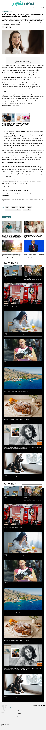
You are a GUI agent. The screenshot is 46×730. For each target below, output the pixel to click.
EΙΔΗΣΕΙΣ (17, 705)
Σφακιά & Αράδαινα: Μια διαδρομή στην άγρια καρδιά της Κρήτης (16, 391)
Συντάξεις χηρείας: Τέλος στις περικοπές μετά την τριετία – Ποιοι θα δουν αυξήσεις (32, 278)
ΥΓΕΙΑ (14, 7)
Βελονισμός (14, 207)
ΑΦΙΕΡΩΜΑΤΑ (18, 713)
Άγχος (7, 207)
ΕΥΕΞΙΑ (17, 7)
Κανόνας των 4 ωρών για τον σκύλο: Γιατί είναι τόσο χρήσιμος (15, 476)
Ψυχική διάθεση (27, 209)
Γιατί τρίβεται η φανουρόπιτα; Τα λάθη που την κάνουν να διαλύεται (16, 419)
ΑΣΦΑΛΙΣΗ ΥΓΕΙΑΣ (12, 708)
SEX (17, 716)
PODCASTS (30, 7)
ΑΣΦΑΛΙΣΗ (21, 7)
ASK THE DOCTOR (19, 708)
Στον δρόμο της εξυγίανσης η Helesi (11, 278)
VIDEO (17, 707)
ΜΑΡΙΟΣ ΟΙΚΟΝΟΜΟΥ (5, 24)
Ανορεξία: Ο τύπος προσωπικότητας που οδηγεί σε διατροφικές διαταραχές (18, 334)
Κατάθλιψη (22, 207)
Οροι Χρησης (42, 722)
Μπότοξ (29, 207)
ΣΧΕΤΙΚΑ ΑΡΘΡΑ (6, 217)
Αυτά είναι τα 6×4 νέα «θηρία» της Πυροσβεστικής (13, 306)
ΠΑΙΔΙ (17, 715)
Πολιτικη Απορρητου (22, 722)
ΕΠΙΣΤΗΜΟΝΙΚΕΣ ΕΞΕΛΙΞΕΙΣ (7, 11)
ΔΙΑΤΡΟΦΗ (26, 7)
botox (8, 98)
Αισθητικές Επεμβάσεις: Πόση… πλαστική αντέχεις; (15, 190)
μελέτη (11, 180)
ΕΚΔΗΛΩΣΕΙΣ (18, 710)
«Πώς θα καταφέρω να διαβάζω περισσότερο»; (13, 363)
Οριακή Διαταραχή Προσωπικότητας (13, 209)
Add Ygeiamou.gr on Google (22, 61)
